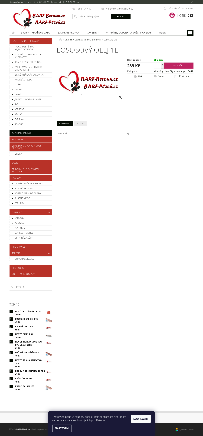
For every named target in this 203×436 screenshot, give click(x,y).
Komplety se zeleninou (28, 61)
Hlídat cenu (184, 76)
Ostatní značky (24, 237)
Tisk (140, 76)
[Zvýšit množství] (162, 64)
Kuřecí (18, 84)
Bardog (19, 217)
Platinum (20, 227)
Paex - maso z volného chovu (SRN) (28, 68)
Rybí (17, 104)
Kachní (19, 89)
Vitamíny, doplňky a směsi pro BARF (128, 32)
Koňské (19, 124)
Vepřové (19, 109)
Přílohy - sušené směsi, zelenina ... (25, 170)
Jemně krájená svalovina (29, 74)
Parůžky (19, 203)
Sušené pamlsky (24, 188)
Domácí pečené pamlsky (29, 183)
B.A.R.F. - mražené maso (35, 32)
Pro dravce (18, 246)
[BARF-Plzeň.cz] (40, 18)
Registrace (187, 8)
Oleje (162, 32)
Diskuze (80, 123)
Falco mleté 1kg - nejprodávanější (25, 48)
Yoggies (19, 222)
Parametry (65, 123)
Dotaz (161, 76)
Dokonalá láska (24, 258)
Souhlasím (140, 419)
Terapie (16, 253)
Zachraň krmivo (68, 32)
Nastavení (62, 428)
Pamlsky (16, 177)
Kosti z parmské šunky (28, 193)
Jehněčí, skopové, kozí (28, 99)
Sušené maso (22, 198)
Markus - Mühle (24, 232)
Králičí (19, 114)
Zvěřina (19, 119)
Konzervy (92, 32)
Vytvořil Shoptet (186, 429)
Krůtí (18, 94)
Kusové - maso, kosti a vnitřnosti (28, 56)
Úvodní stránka (13, 32)
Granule (17, 212)
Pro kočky (18, 267)
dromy (19, 153)
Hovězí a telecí (24, 79)
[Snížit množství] (162, 67)
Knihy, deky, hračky (23, 274)
